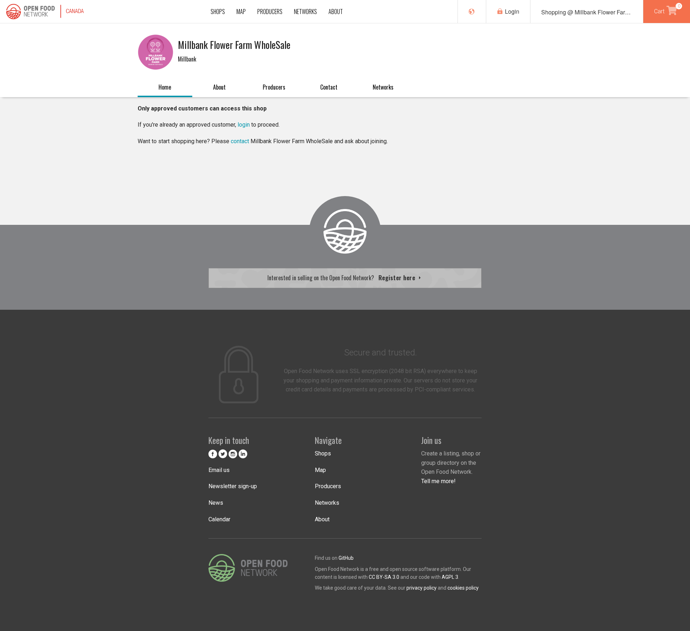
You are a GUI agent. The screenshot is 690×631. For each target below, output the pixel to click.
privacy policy (421, 588)
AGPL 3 (450, 577)
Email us (219, 470)
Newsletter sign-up (232, 486)
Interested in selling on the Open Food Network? (342, 277)
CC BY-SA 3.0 (384, 577)
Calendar (219, 519)
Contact (328, 87)
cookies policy (463, 588)
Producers (274, 87)
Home (164, 87)
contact (240, 141)
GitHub (346, 558)
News (215, 502)
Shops (323, 453)
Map (320, 470)
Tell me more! (438, 481)
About (219, 87)
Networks (383, 87)
